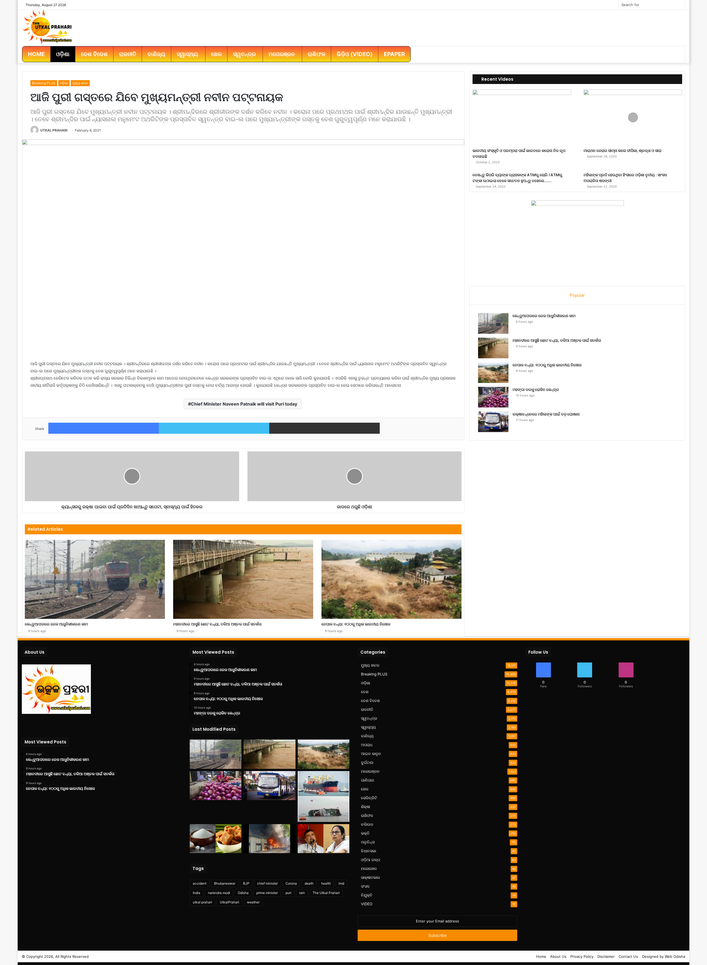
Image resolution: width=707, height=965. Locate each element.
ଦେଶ (364, 692)
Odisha (243, 893)
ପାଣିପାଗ (367, 780)
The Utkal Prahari (326, 893)
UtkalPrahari (229, 902)
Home (541, 956)
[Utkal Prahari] (47, 26)
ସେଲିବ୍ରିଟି (369, 798)
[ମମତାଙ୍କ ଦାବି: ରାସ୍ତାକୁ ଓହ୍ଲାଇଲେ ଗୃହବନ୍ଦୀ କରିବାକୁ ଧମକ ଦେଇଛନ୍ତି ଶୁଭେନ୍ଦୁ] (323, 838)
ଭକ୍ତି (365, 833)
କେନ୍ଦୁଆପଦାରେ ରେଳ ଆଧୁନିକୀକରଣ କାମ (56, 624)
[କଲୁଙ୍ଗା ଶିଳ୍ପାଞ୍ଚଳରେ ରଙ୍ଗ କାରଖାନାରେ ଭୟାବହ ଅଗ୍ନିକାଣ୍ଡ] (269, 838)
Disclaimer (606, 956)
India (196, 893)
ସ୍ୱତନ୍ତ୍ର (369, 718)
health (326, 883)
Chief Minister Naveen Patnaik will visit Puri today (244, 404)
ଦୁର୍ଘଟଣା (367, 762)
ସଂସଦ (365, 886)
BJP (246, 883)
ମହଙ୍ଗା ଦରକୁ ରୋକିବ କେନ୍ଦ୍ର (536, 389)
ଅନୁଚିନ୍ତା (368, 842)
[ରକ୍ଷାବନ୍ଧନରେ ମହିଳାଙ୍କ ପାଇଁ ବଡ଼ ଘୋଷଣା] (493, 421)
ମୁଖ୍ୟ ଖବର (80, 83)
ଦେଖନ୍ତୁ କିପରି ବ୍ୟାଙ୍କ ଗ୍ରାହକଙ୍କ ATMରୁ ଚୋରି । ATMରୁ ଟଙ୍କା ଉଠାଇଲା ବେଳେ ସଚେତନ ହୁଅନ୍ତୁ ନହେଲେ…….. (517, 177)
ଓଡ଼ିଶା (64, 83)
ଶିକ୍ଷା (365, 806)
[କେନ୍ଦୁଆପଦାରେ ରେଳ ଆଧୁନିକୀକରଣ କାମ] (95, 579)
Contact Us (628, 956)
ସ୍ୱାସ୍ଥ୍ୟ (368, 727)
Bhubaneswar (224, 883)
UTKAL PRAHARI (53, 130)
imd (341, 883)
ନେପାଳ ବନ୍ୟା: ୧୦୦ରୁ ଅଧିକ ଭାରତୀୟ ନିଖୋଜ (356, 624)
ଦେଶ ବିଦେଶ (370, 700)
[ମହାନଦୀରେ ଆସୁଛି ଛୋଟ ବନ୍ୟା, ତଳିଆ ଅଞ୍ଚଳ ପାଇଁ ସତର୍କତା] (243, 579)
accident (199, 883)
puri (288, 893)
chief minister (267, 883)
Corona (291, 883)
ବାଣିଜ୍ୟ (367, 736)
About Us (558, 956)
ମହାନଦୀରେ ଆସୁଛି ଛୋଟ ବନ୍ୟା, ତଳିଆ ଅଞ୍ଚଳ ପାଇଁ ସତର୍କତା (217, 624)
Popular (577, 295)
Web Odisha (675, 956)
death (309, 883)
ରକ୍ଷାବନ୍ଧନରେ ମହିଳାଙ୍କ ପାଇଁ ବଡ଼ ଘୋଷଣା (546, 414)
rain (302, 893)
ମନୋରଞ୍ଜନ (370, 771)
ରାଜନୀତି (367, 709)
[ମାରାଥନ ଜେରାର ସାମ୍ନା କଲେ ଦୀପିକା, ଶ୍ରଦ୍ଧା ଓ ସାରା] (633, 117)
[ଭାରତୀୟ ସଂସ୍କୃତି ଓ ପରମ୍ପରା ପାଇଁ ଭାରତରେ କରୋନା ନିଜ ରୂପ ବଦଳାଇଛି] (522, 117)
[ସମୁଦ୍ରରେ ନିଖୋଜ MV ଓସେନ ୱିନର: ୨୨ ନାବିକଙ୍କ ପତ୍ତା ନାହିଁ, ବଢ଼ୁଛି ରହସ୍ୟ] (323, 796)
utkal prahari (202, 902)
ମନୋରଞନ (369, 868)
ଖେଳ (364, 789)
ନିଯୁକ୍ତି (366, 895)
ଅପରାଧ (366, 745)
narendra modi (219, 893)
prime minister (267, 893)
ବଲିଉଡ (367, 824)
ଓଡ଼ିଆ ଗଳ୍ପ (370, 860)
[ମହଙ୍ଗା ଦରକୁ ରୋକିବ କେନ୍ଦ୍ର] (493, 397)
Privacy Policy (581, 956)
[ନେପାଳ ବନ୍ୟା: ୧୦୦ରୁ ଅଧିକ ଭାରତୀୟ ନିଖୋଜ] (391, 579)
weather (253, 902)
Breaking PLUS (44, 83)
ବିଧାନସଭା (368, 851)
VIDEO (366, 904)
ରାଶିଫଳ (367, 815)
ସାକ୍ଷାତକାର (370, 877)
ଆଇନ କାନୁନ (371, 753)
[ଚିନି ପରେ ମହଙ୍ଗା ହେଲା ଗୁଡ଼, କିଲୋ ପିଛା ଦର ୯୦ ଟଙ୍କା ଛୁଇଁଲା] (215, 838)
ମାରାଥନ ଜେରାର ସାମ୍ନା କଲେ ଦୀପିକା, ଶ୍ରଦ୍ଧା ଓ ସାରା (622, 150)
